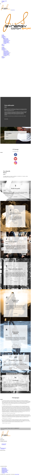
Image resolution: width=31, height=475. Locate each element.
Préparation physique (4, 470)
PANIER (3, 1)
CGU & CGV (4, 444)
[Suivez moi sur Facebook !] (3, 457)
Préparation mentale (4, 471)
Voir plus (7, 137)
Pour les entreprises (4, 469)
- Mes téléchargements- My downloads (3, 448)
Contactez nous (2, 429)
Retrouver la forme (4, 468)
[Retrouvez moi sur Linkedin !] (4, 464)
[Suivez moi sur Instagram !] (15, 457)
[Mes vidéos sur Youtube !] (9, 457)
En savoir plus (15, 196)
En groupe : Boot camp (5, 472)
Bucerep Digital (17, 474)
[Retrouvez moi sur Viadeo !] (11, 464)
